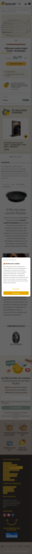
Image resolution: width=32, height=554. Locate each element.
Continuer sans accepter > (10, 259)
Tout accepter (16, 293)
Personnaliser (16, 289)
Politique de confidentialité (9, 282)
